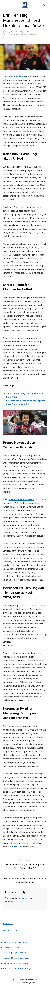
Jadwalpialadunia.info (14, 76)
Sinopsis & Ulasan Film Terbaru (16, 958)
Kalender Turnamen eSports (15, 942)
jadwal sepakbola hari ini (21, 499)
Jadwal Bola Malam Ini (12, 947)
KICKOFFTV (8, 923)
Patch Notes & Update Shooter (16, 963)
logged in (22, 898)
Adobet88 (17, 846)
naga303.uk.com (10, 931)
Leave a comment (29, 34)
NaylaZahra (12, 31)
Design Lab (30, 982)
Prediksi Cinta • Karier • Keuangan (17, 968)
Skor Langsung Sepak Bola (14, 953)
